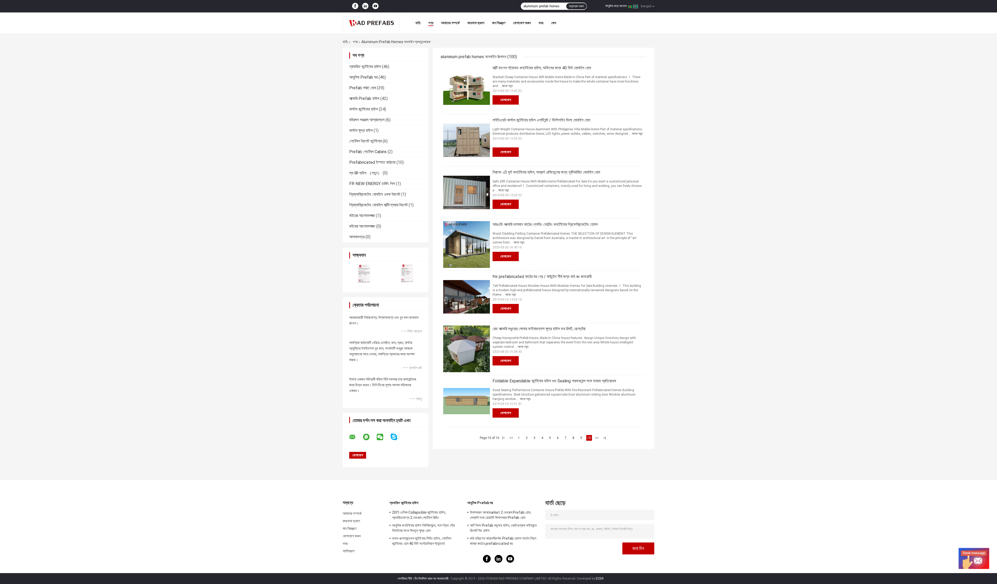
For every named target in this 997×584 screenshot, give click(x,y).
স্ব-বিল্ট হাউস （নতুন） (365, 173)
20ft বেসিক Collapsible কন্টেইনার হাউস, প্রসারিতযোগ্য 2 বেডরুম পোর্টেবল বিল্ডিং (419, 515)
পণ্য (430, 23)
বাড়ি (418, 23)
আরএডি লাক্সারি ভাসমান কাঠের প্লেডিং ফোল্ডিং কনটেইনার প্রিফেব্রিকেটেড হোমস (545, 224)
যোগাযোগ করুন (522, 23)
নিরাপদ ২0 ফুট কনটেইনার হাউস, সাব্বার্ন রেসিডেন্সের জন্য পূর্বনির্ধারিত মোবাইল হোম (546, 172)
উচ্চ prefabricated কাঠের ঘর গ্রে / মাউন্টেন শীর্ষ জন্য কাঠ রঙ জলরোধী (542, 276)
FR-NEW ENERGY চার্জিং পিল (372, 183)
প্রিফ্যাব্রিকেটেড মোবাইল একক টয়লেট (374, 194)
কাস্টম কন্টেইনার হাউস (363, 109)
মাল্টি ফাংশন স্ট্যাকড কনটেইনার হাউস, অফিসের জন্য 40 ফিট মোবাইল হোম (542, 67)
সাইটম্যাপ (349, 551)
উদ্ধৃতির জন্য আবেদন (616, 6)
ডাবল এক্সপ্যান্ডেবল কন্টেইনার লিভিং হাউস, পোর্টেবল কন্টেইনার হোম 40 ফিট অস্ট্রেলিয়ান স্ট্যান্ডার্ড (421, 541)
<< (511, 438)
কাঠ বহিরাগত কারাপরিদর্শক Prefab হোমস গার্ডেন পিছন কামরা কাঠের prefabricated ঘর (503, 541)
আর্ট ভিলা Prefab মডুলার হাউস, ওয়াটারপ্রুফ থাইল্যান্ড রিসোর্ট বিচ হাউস (503, 528)
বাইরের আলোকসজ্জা (362, 215)
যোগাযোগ (505, 100)
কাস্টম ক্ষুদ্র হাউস (361, 130)
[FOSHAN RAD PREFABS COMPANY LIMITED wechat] (383, 437)
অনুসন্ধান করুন (576, 6)
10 (589, 438)
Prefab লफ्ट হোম (362, 87)
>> (597, 438)
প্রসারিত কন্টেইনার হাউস (365, 66)
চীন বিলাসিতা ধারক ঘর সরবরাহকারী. (432, 578)
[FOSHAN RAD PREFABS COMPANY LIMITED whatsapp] (369, 437)
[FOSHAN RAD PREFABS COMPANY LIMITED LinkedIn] (365, 6)
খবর (540, 23)
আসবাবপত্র (357, 236)
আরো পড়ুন (507, 86)
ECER (600, 578)
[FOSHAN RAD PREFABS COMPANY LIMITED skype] (397, 437)
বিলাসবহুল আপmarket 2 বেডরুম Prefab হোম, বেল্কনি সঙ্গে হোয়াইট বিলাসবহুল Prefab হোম (500, 515)
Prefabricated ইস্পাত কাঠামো (372, 162)
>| (604, 438)
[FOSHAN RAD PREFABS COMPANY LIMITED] (371, 23)
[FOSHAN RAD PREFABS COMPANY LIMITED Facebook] (355, 6)
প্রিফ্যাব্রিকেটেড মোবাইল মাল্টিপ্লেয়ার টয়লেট (378, 204)
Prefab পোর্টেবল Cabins (368, 151)
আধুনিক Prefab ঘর (363, 77)
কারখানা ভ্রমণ (475, 23)
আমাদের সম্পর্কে (450, 23)
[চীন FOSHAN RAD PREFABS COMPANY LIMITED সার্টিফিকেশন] (364, 273)
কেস (553, 23)
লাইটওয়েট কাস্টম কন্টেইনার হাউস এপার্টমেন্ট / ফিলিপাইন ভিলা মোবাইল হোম (541, 120)
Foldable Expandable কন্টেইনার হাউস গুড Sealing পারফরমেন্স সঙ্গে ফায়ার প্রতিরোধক (554, 380)
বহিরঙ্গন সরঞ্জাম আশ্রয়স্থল (367, 119)
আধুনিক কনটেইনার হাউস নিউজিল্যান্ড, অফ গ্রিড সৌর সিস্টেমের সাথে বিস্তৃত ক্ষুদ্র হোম (423, 528)
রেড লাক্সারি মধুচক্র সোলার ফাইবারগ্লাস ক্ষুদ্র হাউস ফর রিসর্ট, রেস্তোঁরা (539, 328)
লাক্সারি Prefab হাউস (364, 98)
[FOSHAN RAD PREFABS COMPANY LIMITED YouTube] (375, 6)
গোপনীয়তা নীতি (404, 578)
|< (503, 438)
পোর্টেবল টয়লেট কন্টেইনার (365, 141)
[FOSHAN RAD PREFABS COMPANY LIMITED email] (355, 437)
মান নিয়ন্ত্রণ (498, 23)
